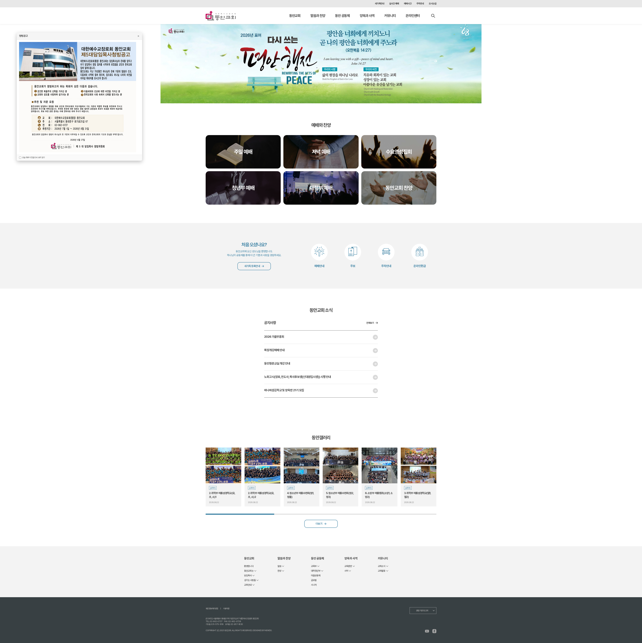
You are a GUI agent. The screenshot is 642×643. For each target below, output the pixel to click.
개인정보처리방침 (212, 608)
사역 (346, 570)
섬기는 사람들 (250, 580)
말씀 (279, 566)
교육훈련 (348, 566)
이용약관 (226, 608)
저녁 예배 (321, 152)
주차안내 (420, 3)
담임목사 (248, 575)
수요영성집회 (399, 152)
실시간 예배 (394, 3)
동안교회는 (248, 570)
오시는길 (432, 3)
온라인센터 (413, 16)
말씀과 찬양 (317, 16)
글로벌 (313, 580)
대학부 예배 (321, 188)
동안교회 (294, 16)
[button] (435, 61)
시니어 (313, 584)
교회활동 (381, 570)
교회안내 (248, 584)
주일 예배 (243, 152)
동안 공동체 (342, 16)
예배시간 (407, 3)
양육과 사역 (367, 16)
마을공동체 (315, 575)
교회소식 (381, 566)
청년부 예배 (243, 188)
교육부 (313, 566)
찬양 (279, 570)
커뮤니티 (390, 16)
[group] (223, 477)
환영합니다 (248, 566)
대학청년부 (315, 570)
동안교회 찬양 (398, 188)
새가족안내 (379, 3)
